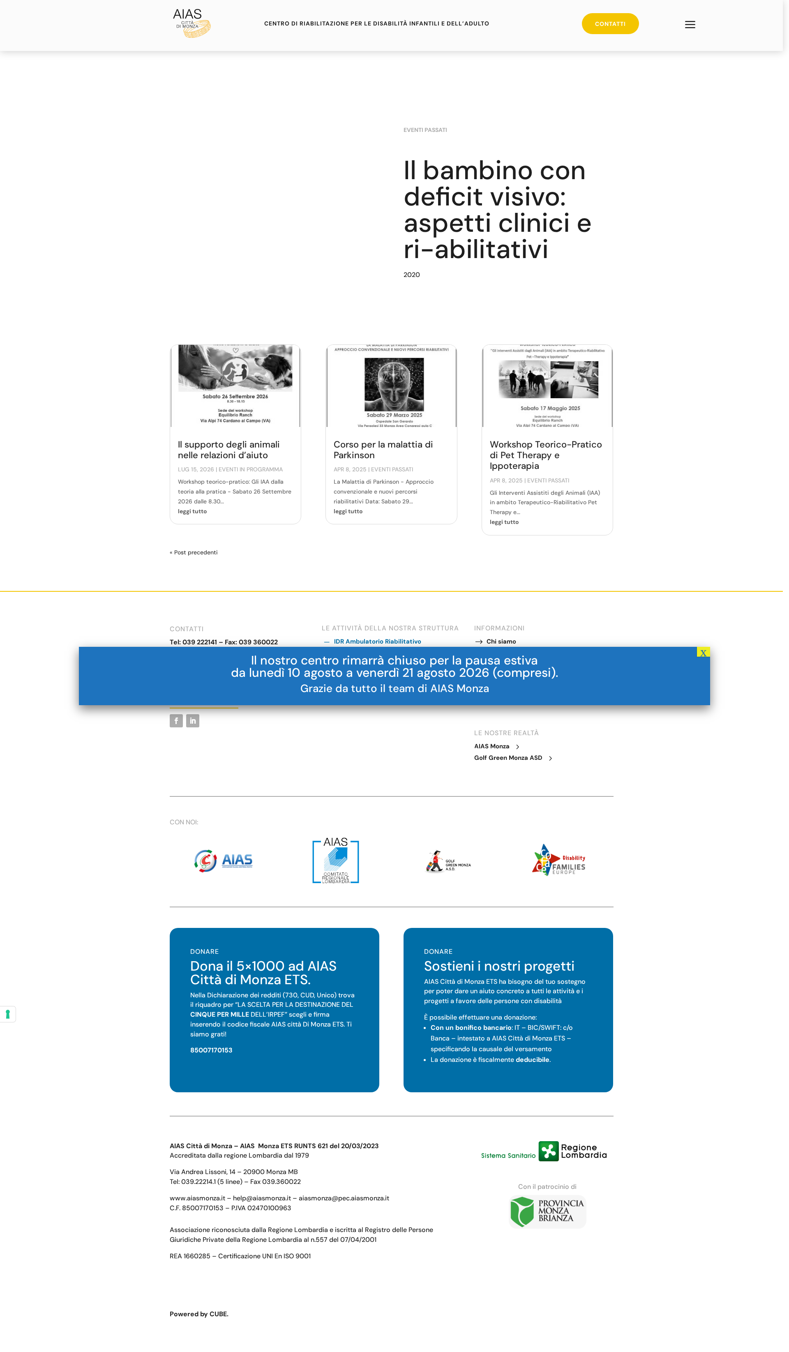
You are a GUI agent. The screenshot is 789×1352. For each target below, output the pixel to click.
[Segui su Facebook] (176, 720)
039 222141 (199, 642)
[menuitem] (690, 25)
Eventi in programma (251, 469)
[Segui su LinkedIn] (192, 720)
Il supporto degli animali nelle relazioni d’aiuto (229, 449)
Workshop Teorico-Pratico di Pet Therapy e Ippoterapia (546, 455)
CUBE (218, 1314)
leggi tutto (192, 511)
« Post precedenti (194, 552)
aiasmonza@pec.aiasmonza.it (344, 1198)
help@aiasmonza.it (262, 1198)
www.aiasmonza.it (197, 1198)
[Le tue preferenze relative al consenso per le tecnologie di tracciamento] (8, 1014)
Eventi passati (425, 130)
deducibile (532, 1059)
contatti (610, 24)
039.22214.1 (198, 1181)
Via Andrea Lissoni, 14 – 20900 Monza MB (234, 1171)
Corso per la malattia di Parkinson (383, 449)
